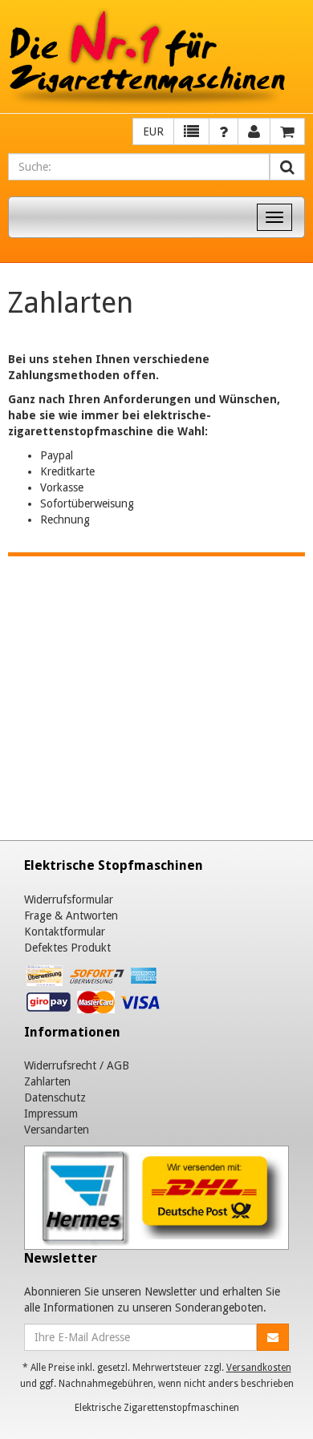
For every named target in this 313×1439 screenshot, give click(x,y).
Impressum (51, 1113)
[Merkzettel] (191, 131)
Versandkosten (258, 1367)
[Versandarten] (156, 1196)
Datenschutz (55, 1097)
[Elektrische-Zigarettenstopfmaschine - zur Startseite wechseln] (156, 58)
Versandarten (56, 1129)
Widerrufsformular (68, 899)
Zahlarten (47, 1081)
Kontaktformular (64, 931)
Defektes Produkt (67, 947)
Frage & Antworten (71, 915)
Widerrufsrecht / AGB (76, 1065)
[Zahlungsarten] (94, 992)
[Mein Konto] (223, 131)
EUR (153, 131)
